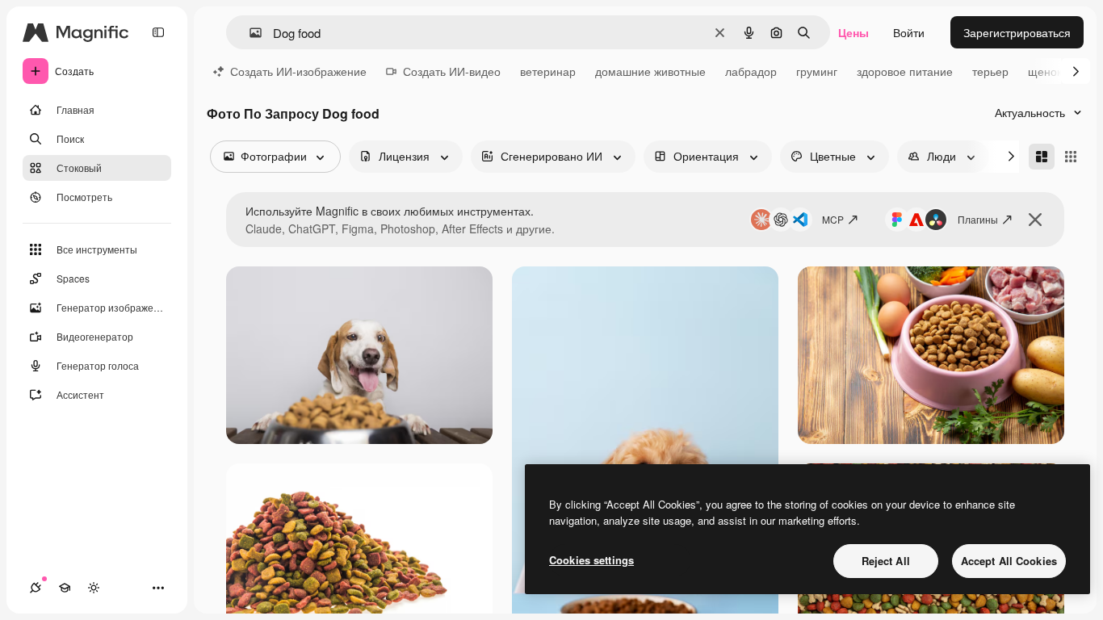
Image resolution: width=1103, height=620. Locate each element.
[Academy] (65, 588)
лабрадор (751, 71)
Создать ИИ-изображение (298, 71)
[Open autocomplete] (249, 33)
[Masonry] (1042, 157)
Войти (909, 32)
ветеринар (548, 71)
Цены (853, 32)
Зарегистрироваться (1017, 32)
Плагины (978, 219)
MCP (833, 219)
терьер (990, 71)
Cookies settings (591, 560)
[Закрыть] (1035, 219)
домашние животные (650, 71)
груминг (816, 71)
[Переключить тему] (94, 588)
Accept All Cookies (1009, 560)
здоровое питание (905, 71)
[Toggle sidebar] (158, 32)
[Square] (1071, 157)
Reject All (886, 560)
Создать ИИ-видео (452, 71)
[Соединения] (35, 588)
